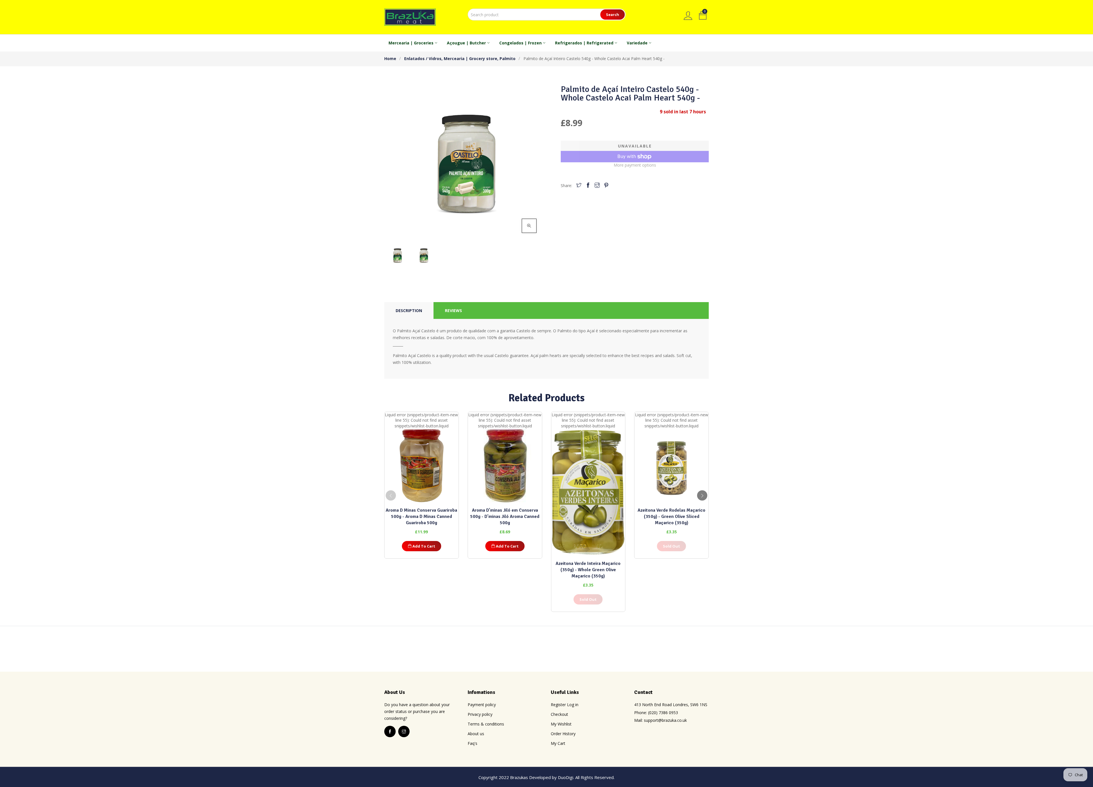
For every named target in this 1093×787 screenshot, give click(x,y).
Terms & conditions (486, 724)
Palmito (507, 58)
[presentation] (391, 495)
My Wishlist (561, 724)
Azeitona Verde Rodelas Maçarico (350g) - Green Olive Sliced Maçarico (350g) (671, 516)
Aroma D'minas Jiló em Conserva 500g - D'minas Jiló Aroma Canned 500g (504, 516)
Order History (563, 733)
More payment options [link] (635, 165)
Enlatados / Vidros (423, 58)
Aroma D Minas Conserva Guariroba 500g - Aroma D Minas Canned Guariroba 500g (421, 516)
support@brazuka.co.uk (665, 720)
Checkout (559, 714)
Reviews (453, 310)
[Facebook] (588, 185)
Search (612, 14)
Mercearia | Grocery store (471, 58)
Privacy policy (480, 714)
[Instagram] (597, 185)
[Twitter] (579, 185)
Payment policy (482, 704)
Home (390, 58)
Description (409, 310)
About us (476, 733)
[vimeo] (606, 185)
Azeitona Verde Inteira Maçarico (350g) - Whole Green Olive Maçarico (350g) (588, 570)
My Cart (558, 743)
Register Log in (564, 704)
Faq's (472, 743)
